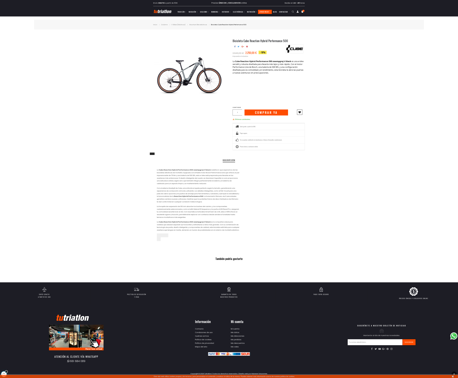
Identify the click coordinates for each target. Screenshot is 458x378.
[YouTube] (379, 349)
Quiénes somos (202, 336)
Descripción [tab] (229, 160)
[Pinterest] (387, 349)
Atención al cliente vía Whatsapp (76, 356)
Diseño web (243, 374)
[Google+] (383, 349)
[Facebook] (372, 349)
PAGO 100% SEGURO (321, 294)
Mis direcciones (237, 336)
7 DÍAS (136, 297)
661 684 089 (77, 361)
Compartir (234, 46)
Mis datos (235, 332)
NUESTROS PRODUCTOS (229, 297)
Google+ (243, 46)
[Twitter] (375, 349)
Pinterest (247, 46)
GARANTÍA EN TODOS (229, 294)
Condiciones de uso (204, 332)
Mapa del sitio (201, 346)
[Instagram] (391, 349)
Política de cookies (203, 339)
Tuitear (238, 46)
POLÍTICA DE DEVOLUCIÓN (136, 294)
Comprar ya (266, 112)
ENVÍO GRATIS (44, 294)
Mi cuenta (235, 329)
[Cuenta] (297, 12)
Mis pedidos (236, 339)
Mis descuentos (238, 343)
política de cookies (287, 376)
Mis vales (235, 346)
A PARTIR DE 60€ (44, 297)
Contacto (199, 329)
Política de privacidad (204, 343)
